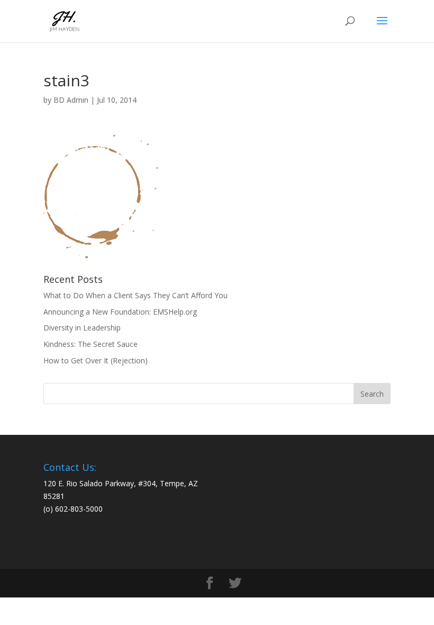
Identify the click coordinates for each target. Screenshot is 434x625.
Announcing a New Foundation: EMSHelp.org (120, 312)
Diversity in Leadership (82, 328)
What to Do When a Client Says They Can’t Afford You (135, 295)
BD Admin (70, 100)
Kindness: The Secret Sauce (90, 344)
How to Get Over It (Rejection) (95, 360)
